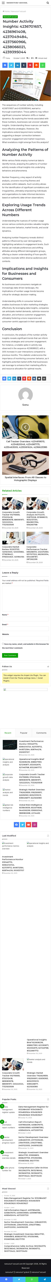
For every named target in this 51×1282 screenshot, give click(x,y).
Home (7, 11)
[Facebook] (4, 379)
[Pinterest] (24, 379)
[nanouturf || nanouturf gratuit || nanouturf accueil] (17, 3)
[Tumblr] (19, 379)
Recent (8, 733)
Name (5, 615)
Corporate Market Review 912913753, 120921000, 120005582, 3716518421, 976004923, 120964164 (13, 552)
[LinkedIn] (14, 379)
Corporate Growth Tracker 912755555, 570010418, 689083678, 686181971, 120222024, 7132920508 (13, 518)
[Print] (44, 379)
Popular (23, 733)
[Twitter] (9, 379)
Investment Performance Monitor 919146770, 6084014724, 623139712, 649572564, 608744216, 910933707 (31, 746)
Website (5, 634)
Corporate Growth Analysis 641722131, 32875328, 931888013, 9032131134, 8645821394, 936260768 (37, 518)
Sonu (8, 58)
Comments (41, 733)
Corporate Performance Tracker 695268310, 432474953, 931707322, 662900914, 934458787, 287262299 (38, 553)
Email (5, 624)
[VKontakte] (34, 379)
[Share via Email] (39, 379)
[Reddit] (29, 379)
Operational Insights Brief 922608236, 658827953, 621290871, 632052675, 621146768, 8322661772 (38, 1045)
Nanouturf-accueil (18, 11)
